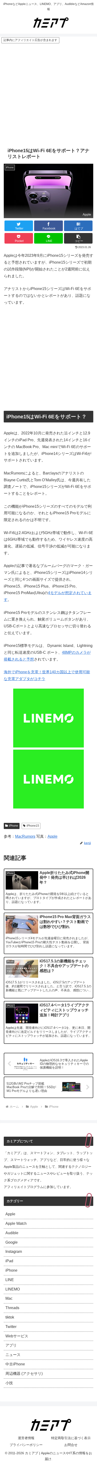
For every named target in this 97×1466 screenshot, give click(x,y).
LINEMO (12, 1289)
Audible (11, 1233)
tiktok (9, 1317)
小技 (9, 1383)
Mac (8, 1298)
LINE (9, 1280)
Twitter (10, 1327)
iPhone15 (33, 825)
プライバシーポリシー (26, 1445)
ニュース (12, 1355)
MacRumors (25, 836)
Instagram (13, 1252)
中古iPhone (15, 1364)
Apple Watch (16, 1223)
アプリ (11, 1345)
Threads (12, 1308)
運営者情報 (26, 1438)
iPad (9, 1261)
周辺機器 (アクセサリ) (24, 1374)
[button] (78, 238)
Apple (52, 836)
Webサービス (16, 1336)
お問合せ (70, 1445)
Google (11, 1242)
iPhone (13, 825)
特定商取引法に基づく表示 (71, 1438)
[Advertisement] (48, 94)
